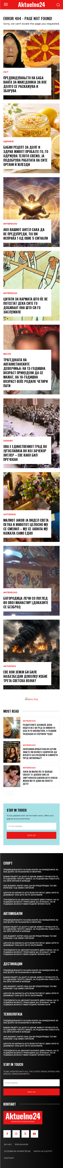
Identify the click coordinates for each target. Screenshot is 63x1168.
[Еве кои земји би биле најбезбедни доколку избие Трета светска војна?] (31, 654)
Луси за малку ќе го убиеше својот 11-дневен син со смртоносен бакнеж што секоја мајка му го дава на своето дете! (40, 777)
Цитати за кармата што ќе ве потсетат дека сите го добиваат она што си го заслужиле (25, 305)
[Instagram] (16, 1133)
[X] (25, 1133)
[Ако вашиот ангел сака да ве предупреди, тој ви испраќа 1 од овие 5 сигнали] (31, 212)
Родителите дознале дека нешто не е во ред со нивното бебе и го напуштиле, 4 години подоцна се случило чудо (39, 729)
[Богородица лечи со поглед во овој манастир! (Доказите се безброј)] (31, 581)
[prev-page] (5, 793)
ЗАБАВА (8, 441)
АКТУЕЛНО (9, 514)
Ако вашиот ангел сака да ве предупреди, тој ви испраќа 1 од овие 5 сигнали (25, 234)
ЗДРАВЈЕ (8, 141)
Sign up (31, 835)
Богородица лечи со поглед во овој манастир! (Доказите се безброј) (25, 602)
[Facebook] (7, 1133)
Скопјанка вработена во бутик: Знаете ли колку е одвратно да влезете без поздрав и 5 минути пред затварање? (40, 753)
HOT (5, 72)
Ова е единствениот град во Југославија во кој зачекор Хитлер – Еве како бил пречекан (25, 453)
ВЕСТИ (7, 354)
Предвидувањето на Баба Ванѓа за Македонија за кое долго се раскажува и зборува (25, 84)
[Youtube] (34, 1133)
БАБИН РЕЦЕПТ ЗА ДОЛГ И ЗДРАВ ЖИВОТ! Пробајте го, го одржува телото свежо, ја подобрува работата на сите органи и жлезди (25, 156)
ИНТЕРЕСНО (10, 224)
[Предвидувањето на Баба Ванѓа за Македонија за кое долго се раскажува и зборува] (31, 64)
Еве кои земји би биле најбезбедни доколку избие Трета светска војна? (25, 676)
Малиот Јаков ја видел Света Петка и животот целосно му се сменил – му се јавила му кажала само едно (26, 527)
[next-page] (11, 793)
